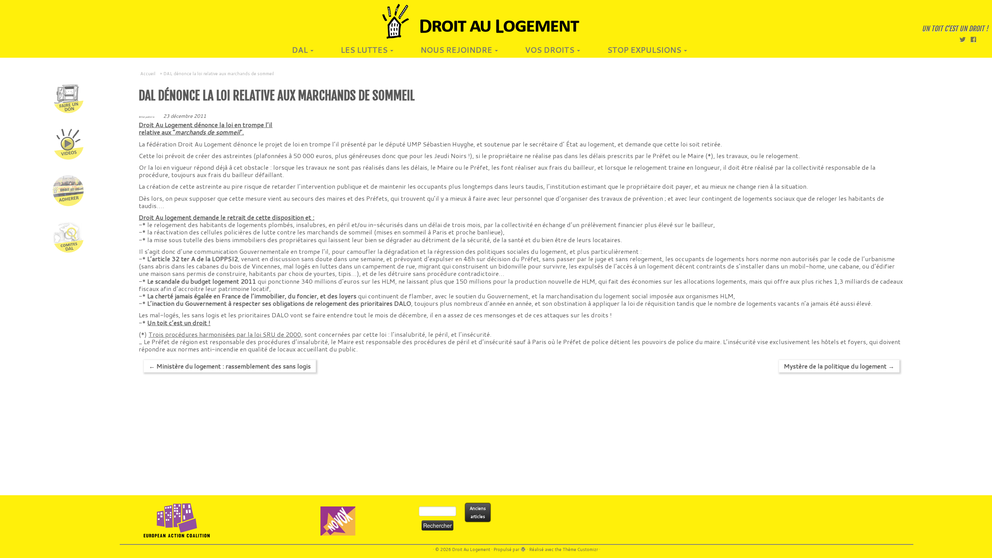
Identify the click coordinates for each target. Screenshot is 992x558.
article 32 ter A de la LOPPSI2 (195, 258)
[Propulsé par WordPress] (523, 548)
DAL (301, 49)
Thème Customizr (580, 549)
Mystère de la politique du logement (839, 366)
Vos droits (550, 49)
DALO (280, 314)
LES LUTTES (365, 49)
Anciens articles (478, 512)
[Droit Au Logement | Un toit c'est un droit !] (496, 21)
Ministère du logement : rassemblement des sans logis (230, 366)
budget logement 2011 (223, 281)
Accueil (147, 74)
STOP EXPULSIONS (645, 49)
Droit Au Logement (471, 549)
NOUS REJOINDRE (457, 49)
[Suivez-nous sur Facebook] (976, 39)
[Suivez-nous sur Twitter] (965, 39)
